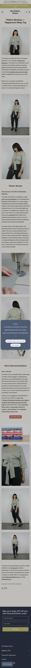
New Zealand (15, 345)
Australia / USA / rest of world (15, 341)
